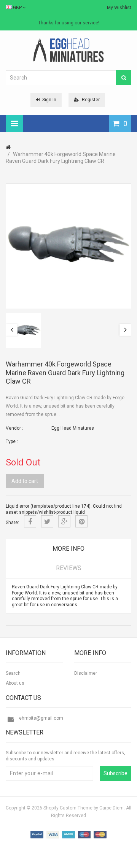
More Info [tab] (68, 548)
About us (15, 683)
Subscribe (115, 773)
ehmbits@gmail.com (41, 718)
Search (13, 673)
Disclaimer (85, 673)
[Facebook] (30, 521)
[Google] (64, 521)
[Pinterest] (81, 521)
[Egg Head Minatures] (68, 50)
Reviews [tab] (68, 568)
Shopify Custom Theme (67, 808)
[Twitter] (47, 521)
